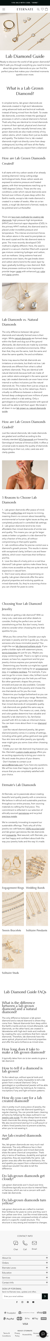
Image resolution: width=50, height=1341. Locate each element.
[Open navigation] (3, 9)
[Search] (38, 9)
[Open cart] (46, 9)
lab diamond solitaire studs (28, 646)
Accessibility (27, 1334)
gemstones (24, 813)
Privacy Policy (17, 1334)
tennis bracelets (9, 652)
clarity (9, 274)
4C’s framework (26, 439)
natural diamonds (23, 338)
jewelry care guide (10, 1117)
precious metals (9, 816)
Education (7, 1272)
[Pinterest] (28, 1302)
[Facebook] (17, 1302)
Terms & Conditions (6, 1334)
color (42, 271)
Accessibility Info (38, 1334)
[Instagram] (22, 1302)
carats (18, 271)
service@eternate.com (12, 764)
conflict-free (16, 513)
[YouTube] (33, 1302)
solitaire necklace (19, 671)
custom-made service (26, 752)
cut (37, 271)
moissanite (11, 835)
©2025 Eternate (25, 1331)
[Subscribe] (45, 1296)
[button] (43, 1334)
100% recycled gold (34, 828)
